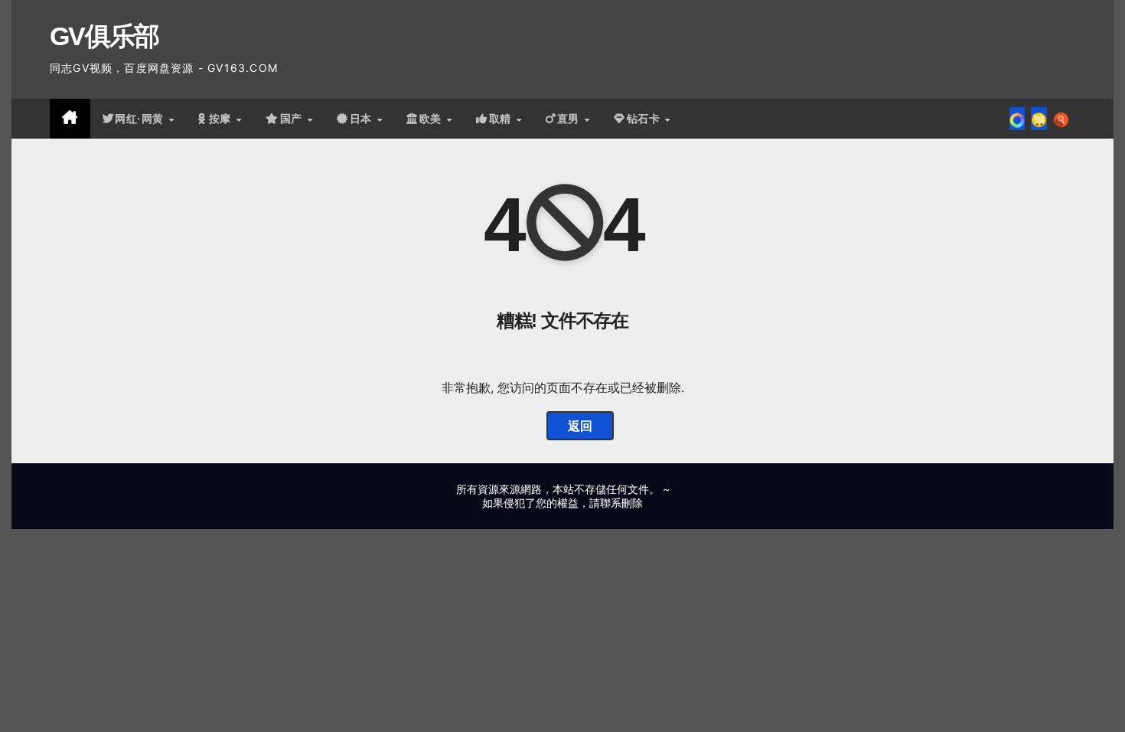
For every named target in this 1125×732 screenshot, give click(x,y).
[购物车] (1039, 118)
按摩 (222, 119)
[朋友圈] (1017, 118)
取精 (502, 119)
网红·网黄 (141, 119)
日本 (363, 119)
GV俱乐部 (104, 36)
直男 (570, 119)
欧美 (432, 119)
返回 (580, 425)
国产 (293, 119)
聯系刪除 (621, 502)
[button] (1061, 118)
